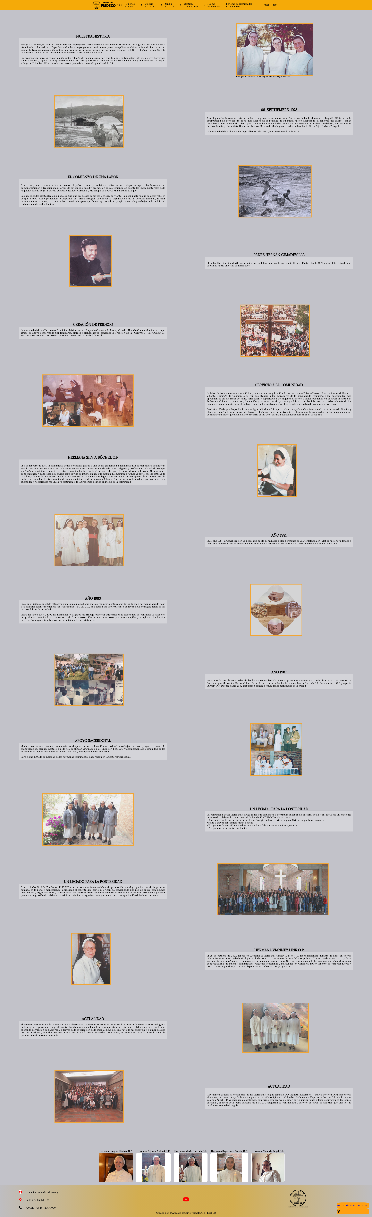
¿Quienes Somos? (130, 5)
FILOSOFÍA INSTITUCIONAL (353, 1205)
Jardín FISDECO (170, 5)
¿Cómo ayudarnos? (213, 5)
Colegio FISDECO (150, 5)
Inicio (120, 5)
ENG (266, 5)
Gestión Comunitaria (191, 5)
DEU (275, 5)
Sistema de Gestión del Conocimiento (239, 5)
